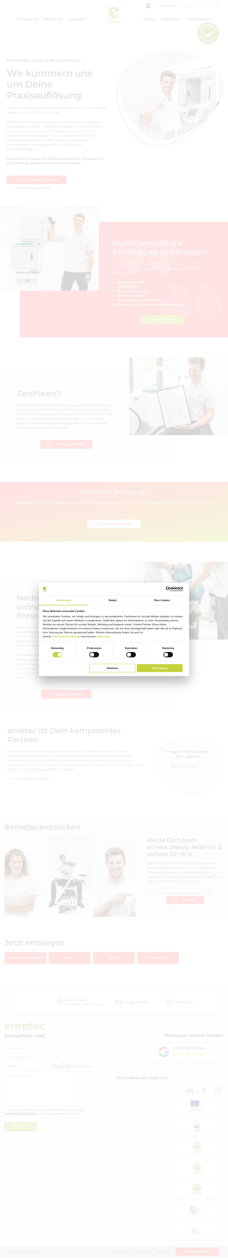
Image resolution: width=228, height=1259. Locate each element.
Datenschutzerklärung (66, 636)
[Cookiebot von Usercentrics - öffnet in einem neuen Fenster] (168, 589)
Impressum (103, 636)
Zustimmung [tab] (63, 600)
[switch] (94, 654)
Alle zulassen (159, 668)
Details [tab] (113, 600)
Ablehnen (112, 668)
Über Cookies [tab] (162, 600)
